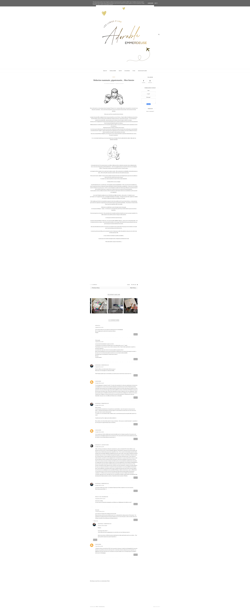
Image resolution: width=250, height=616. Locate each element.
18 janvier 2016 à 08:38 (102, 525)
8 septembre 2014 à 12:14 (100, 498)
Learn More (150, 3)
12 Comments (94, 284)
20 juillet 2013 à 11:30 (99, 485)
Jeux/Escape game (142, 70)
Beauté (105, 70)
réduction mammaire (101, 496)
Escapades (127, 70)
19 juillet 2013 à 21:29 (99, 446)
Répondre (135, 334)
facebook (143, 82)
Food (134, 70)
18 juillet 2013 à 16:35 (99, 405)
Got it (156, 3)
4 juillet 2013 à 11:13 (99, 366)
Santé (120, 70)
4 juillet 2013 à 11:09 (99, 341)
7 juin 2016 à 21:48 (99, 546)
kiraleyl (97, 325)
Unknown (98, 381)
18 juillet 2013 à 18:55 (99, 432)
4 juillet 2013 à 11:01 (99, 327)
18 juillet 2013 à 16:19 (99, 383)
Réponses (96, 520)
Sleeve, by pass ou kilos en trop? (128, 311)
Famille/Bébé (113, 70)
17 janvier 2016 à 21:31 (99, 511)
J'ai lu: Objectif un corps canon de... (113, 311)
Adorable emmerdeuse (102, 365)
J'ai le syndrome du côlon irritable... (97, 311)
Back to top (156, 606)
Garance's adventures (102, 444)
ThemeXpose (102, 606)
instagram (150, 82)
